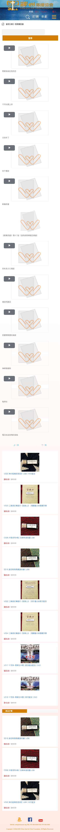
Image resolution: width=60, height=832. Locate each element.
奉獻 (44, 16)
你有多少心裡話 (8, 268)
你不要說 (5, 171)
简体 (37, 11)
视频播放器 (19, 24)
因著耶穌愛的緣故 (9, 335)
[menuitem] (54, 12)
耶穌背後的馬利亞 (9, 71)
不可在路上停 (7, 104)
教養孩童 (5, 204)
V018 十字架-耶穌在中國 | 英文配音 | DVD (20, 697)
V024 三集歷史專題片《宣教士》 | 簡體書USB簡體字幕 (25, 633)
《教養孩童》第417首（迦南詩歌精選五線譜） (20, 235)
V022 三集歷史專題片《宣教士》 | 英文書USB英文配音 (25, 601)
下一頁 (44, 445)
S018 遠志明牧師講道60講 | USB (16, 569)
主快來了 (5, 137)
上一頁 (16, 445)
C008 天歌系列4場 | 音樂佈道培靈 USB (19, 537)
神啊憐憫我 (6, 368)
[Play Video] (30, 56)
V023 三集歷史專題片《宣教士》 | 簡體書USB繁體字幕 (25, 505)
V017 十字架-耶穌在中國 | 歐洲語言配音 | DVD (22, 665)
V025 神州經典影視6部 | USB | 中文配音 (19, 473)
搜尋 (30, 37)
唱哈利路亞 (6, 302)
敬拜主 (4, 401)
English (43, 11)
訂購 (35, 16)
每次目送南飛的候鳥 (10, 435)
